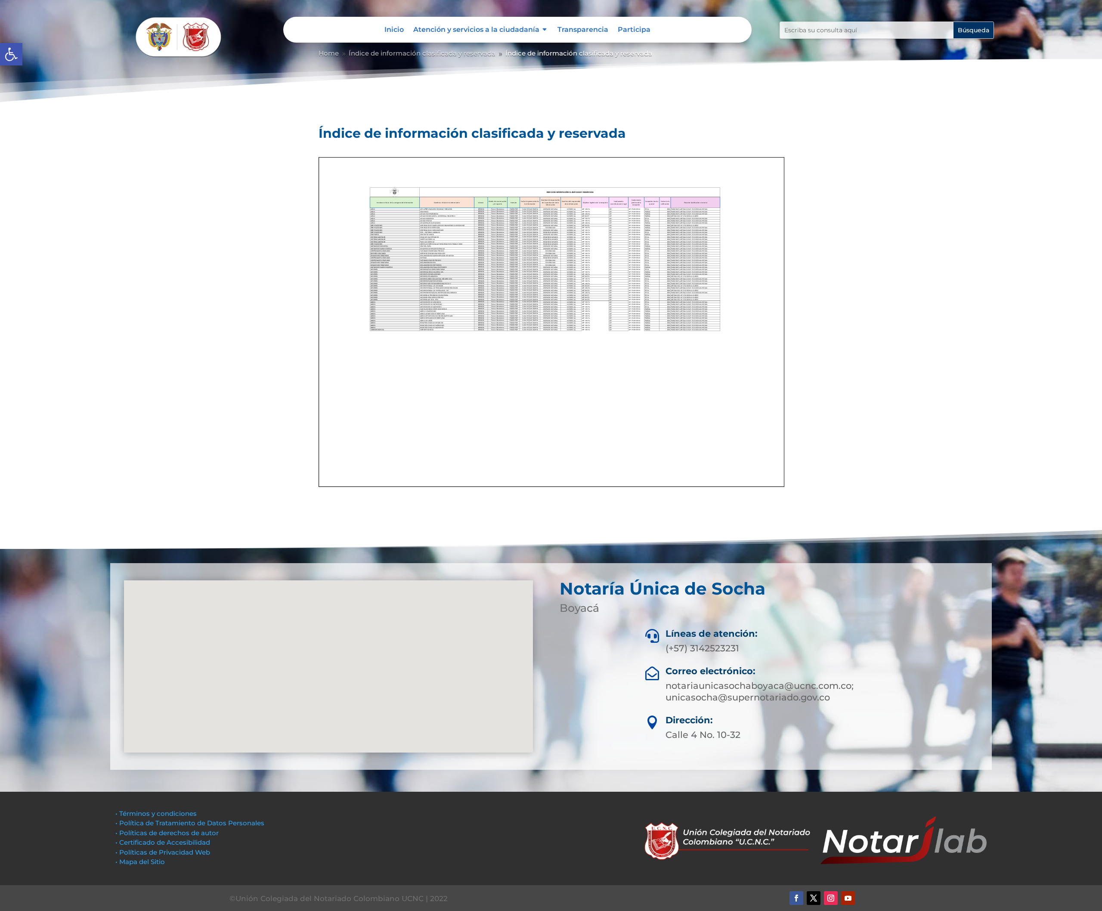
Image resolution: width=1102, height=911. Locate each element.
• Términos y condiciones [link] (156, 813)
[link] (11, 54)
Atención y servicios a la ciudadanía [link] (476, 30)
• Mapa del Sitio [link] (141, 862)
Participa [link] (634, 30)
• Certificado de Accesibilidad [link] (162, 842)
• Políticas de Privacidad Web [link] (162, 852)
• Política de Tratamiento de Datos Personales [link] (189, 823)
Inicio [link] (394, 30)
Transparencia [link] (582, 30)
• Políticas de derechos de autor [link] (167, 833)
